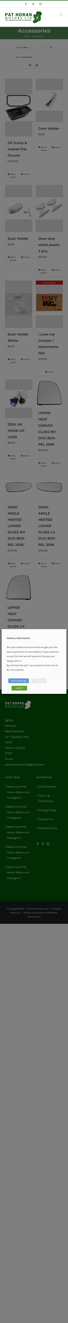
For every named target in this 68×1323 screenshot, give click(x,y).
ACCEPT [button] (19, 688)
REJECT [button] (38, 681)
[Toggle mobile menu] (61, 14)
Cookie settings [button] (18, 681)
